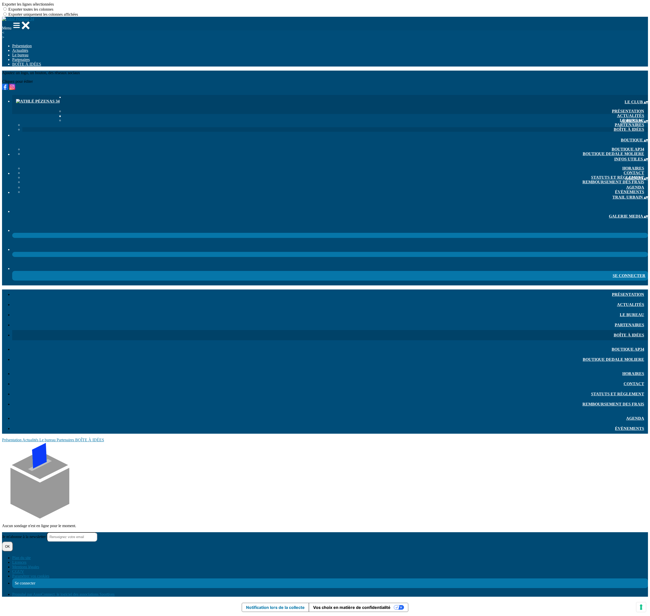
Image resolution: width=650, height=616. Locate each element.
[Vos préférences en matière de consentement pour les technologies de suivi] (641, 607)
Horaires (633, 168)
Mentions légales (25, 567)
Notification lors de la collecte (275, 607)
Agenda (635, 187)
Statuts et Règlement (617, 177)
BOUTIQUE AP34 (628, 149)
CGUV (18, 571)
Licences (19, 562)
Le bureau (20, 55)
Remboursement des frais (613, 182)
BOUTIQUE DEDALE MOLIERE (613, 154)
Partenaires (21, 59)
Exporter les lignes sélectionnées (28, 4)
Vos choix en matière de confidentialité (352, 607)
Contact (634, 173)
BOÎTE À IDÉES (26, 64)
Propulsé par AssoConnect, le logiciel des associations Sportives (63, 594)
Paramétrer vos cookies (30, 576)
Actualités (20, 50)
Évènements (629, 192)
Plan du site (21, 558)
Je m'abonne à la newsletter (24, 536)
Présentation (22, 46)
